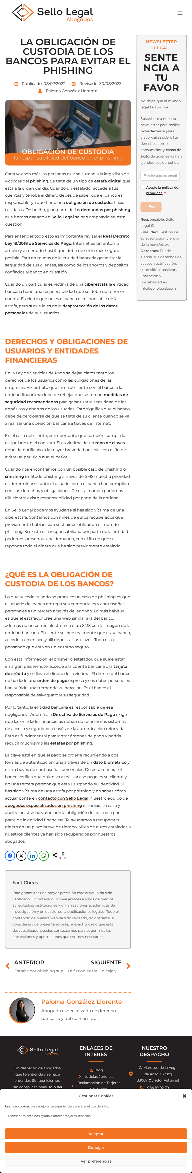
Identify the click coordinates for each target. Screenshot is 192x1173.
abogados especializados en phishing (43, 805)
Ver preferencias (96, 1161)
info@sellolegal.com (158, 288)
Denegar (96, 1147)
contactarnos (65, 930)
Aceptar (96, 1133)
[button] (184, 1095)
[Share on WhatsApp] (44, 856)
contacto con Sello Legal (63, 798)
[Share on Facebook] (10, 856)
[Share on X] (21, 856)
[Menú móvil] (180, 13)
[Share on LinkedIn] (33, 856)
